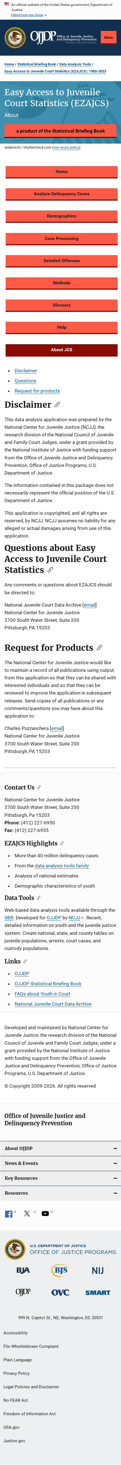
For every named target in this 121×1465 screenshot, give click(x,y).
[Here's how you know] (60, 10)
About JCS (61, 349)
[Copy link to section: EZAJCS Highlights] (61, 843)
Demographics (61, 216)
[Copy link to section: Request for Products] (97, 647)
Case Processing (62, 238)
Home (9, 64)
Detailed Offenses (62, 260)
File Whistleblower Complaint (31, 1346)
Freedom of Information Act (29, 1413)
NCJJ (74, 917)
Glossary (62, 305)
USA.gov (11, 1427)
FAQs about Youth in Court (42, 994)
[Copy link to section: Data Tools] (37, 897)
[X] (29, 1215)
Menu (108, 37)
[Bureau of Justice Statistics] (60, 1278)
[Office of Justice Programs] (15, 37)
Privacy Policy (16, 1373)
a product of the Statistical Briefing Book (60, 131)
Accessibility (15, 1332)
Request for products (37, 391)
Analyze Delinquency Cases (61, 193)
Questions (25, 381)
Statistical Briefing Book (36, 64)
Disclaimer (26, 370)
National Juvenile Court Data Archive (53, 1004)
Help (61, 327)
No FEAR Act (15, 1400)
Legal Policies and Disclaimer (31, 1386)
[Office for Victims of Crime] (60, 1296)
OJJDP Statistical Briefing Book (48, 984)
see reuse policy (66, 147)
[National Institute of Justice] (98, 1275)
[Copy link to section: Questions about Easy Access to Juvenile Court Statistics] (48, 569)
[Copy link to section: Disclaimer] (55, 404)
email (89, 605)
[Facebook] (11, 1215)
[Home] (63, 37)
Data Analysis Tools (75, 64)
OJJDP (54, 917)
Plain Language (17, 1359)
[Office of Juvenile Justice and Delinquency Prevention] (23, 1297)
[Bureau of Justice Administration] (23, 1275)
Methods (62, 282)
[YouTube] (47, 1215)
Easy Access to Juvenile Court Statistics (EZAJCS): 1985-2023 (55, 71)
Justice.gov (14, 1440)
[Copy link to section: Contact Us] (38, 787)
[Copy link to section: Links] (24, 961)
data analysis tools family (62, 865)
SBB (9, 917)
